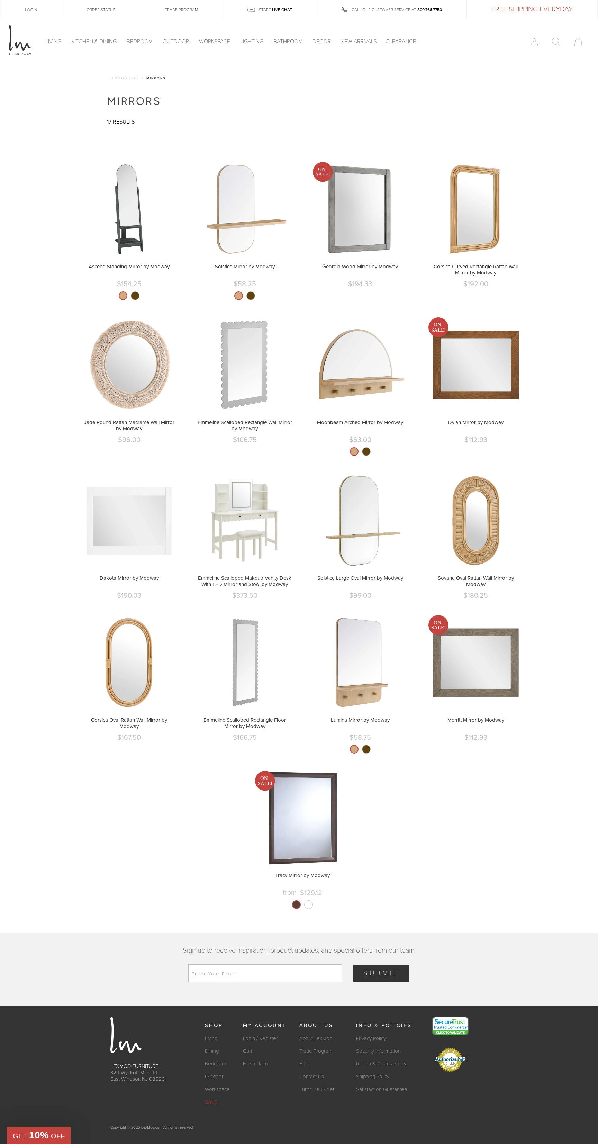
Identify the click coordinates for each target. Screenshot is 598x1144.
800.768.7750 (429, 9)
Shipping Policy (372, 1076)
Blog (304, 1064)
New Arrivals (359, 42)
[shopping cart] (578, 42)
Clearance (401, 42)
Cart (247, 1051)
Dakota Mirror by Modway (129, 578)
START (275, 9)
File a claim (255, 1064)
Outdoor (176, 42)
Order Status (101, 9)
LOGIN (31, 9)
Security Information (378, 1051)
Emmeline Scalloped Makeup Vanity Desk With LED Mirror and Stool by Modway (244, 581)
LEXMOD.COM (124, 78)
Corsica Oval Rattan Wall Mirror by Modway (129, 723)
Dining (212, 1051)
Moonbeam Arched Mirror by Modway (360, 422)
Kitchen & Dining (94, 42)
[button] (39, 1135)
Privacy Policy (371, 1038)
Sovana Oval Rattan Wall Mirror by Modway (476, 581)
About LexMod (315, 1038)
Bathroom (288, 42)
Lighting (252, 42)
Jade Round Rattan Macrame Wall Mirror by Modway (129, 425)
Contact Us (311, 1076)
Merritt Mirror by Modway (475, 720)
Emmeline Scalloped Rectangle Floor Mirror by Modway (244, 723)
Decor (322, 42)
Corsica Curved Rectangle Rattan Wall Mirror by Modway (476, 269)
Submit (381, 973)
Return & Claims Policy (381, 1064)
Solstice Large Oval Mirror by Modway (360, 578)
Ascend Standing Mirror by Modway (129, 266)
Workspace (215, 42)
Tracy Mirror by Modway (302, 875)
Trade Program (316, 1051)
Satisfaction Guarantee (381, 1089)
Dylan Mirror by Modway (476, 422)
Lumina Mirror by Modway (360, 720)
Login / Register (260, 1038)
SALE (211, 1102)
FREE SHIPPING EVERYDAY (532, 9)
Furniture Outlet (316, 1089)
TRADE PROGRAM (181, 9)
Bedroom (140, 42)
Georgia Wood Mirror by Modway (360, 266)
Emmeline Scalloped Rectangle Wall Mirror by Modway (245, 425)
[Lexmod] (20, 40)
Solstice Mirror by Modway (245, 266)
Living (54, 42)
